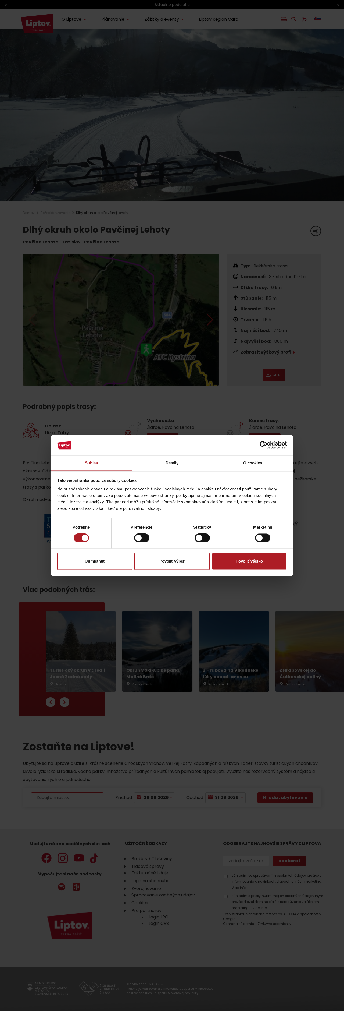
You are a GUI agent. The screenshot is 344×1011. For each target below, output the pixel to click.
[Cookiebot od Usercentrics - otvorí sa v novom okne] (263, 445)
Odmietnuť (95, 561)
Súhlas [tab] (91, 463)
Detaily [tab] (172, 463)
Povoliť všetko (249, 561)
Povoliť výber (172, 561)
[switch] (141, 538)
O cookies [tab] (252, 463)
